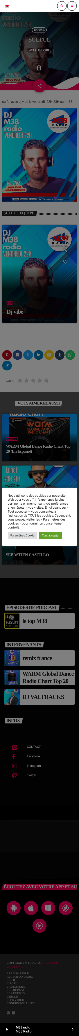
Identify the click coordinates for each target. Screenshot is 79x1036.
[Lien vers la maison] (7, 6)
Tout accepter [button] (50, 535)
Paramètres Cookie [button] (22, 535)
